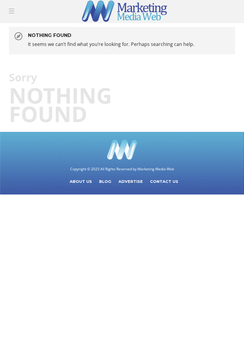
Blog (105, 181)
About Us (81, 181)
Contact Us (164, 181)
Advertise (130, 181)
